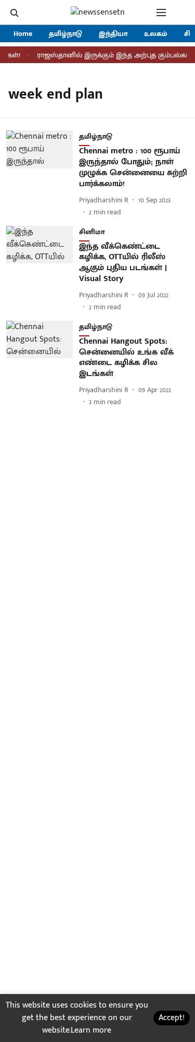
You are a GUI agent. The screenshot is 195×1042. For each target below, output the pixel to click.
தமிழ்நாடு (65, 33)
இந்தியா (113, 33)
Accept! (172, 1018)
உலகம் (155, 33)
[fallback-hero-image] (42, 173)
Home (23, 33)
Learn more (91, 1030)
